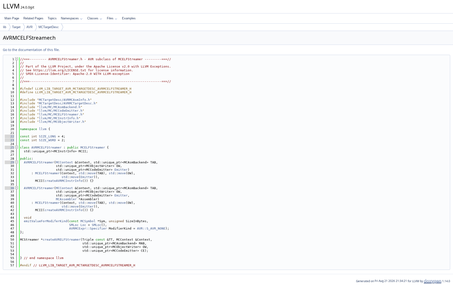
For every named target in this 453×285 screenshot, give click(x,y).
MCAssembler (66, 199)
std (81, 173)
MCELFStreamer (92, 147)
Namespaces (70, 18)
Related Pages (33, 18)
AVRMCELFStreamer (46, 147)
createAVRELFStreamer (61, 239)
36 (9, 188)
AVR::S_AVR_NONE (151, 228)
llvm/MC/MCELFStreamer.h (60, 114)
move (92, 173)
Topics (52, 18)
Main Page (11, 18)
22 (9, 136)
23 (9, 140)
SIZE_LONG (47, 136)
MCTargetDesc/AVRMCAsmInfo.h (64, 100)
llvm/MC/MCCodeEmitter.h (60, 110)
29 (9, 162)
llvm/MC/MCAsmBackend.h (59, 107)
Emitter (121, 169)
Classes (92, 18)
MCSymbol (88, 221)
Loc (83, 225)
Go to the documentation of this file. (31, 49)
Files (110, 18)
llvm (42, 129)
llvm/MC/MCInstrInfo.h (59, 118)
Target (16, 27)
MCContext (64, 162)
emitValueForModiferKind (45, 221)
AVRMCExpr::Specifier (88, 228)
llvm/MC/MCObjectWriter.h (61, 121)
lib (4, 27)
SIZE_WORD (47, 140)
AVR (29, 27)
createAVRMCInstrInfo (63, 181)
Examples (129, 18)
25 (9, 147)
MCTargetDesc (48, 27)
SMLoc (74, 225)
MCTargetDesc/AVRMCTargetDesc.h (67, 103)
